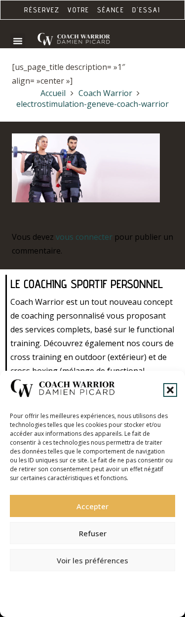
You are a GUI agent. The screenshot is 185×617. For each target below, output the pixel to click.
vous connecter (84, 236)
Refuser (93, 533)
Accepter (92, 506)
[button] (170, 390)
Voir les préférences (92, 560)
